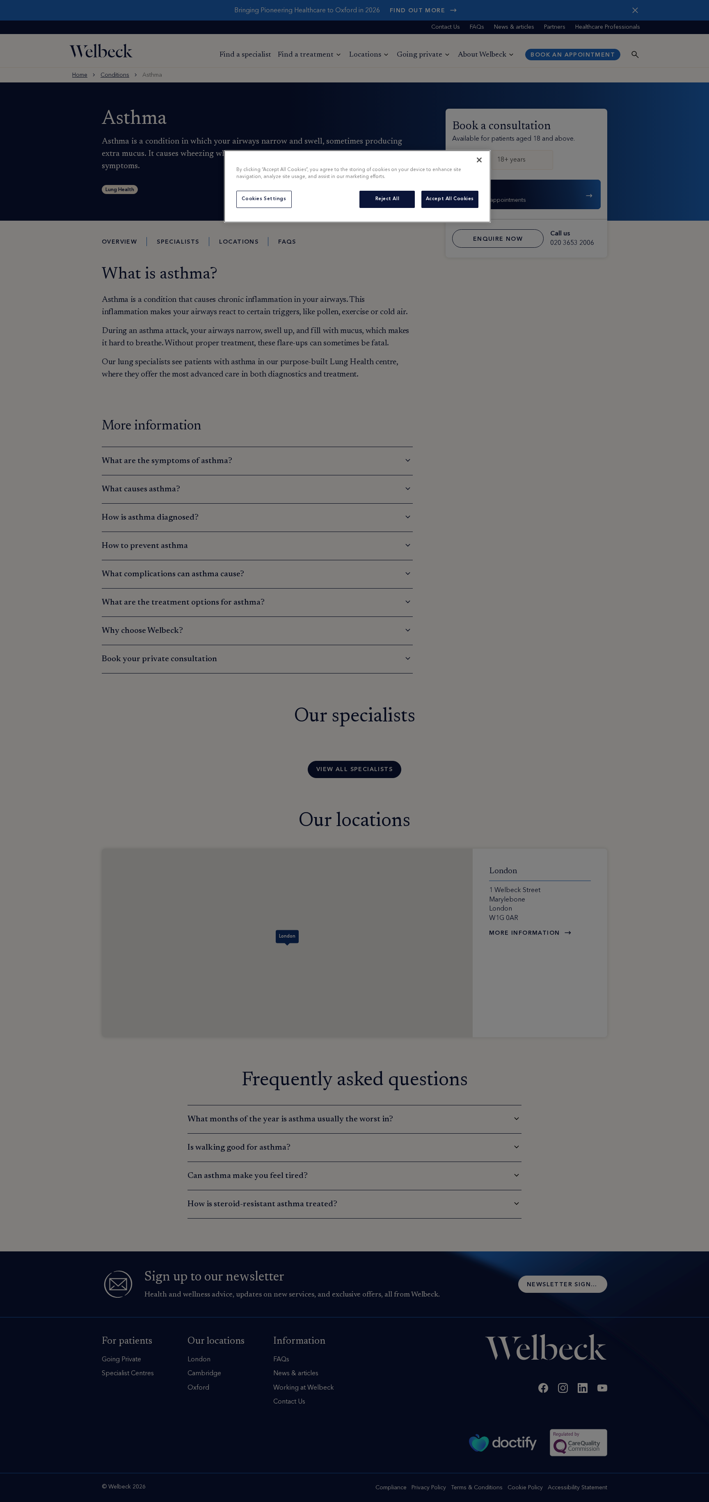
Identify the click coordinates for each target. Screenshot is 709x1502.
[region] (357, 186)
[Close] (479, 160)
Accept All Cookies (450, 198)
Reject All (387, 198)
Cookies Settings (264, 198)
